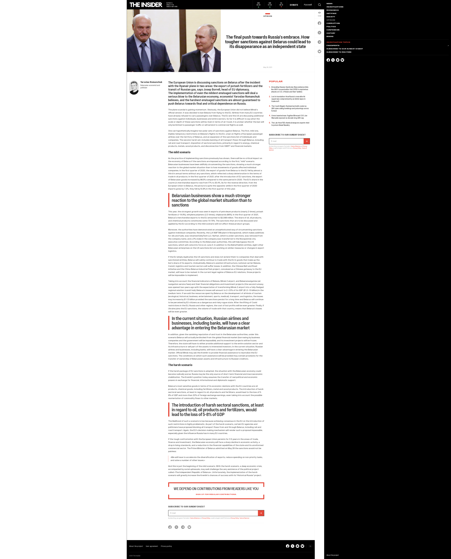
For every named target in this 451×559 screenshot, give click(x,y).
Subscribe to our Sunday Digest (345, 49)
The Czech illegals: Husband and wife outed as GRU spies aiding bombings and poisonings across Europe (290, 108)
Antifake (331, 13)
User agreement (152, 546)
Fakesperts (333, 45)
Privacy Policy (206, 518)
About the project (136, 546)
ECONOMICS (333, 10)
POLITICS (331, 26)
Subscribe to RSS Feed (339, 52)
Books (330, 36)
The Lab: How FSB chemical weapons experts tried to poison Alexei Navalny (290, 124)
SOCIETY (331, 17)
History (331, 33)
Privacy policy (166, 546)
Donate (294, 5)
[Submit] (261, 513)
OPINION (267, 16)
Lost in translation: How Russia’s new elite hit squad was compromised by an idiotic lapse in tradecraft (288, 98)
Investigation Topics (338, 42)
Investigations (335, 7)
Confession (333, 30)
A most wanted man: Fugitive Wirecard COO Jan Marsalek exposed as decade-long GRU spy (289, 116)
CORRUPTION (333, 23)
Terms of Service (194, 518)
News (329, 3)
